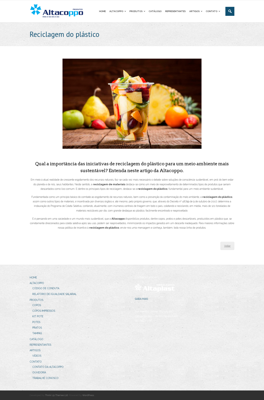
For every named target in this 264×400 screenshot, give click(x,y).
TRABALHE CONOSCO (45, 378)
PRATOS (37, 327)
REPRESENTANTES (40, 344)
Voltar (227, 245)
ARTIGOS (35, 350)
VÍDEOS (36, 355)
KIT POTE (37, 316)
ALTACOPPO (37, 283)
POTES (36, 322)
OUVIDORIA (39, 372)
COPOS (36, 305)
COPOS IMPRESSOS (43, 310)
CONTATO (36, 361)
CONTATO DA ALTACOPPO (48, 366)
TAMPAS (37, 333)
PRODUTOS (36, 300)
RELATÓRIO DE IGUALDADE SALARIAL (54, 294)
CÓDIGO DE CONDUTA (45, 288)
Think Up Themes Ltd (56, 395)
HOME (33, 277)
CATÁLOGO (36, 339)
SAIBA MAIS (141, 298)
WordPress (88, 395)
